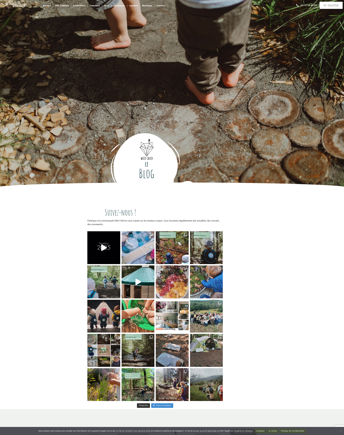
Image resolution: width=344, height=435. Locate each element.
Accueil (47, 6)
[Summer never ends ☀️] (138, 316)
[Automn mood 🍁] (206, 281)
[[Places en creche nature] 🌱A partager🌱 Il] (103, 350)
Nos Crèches (62, 6)
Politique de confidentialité (292, 431)
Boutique (147, 6)
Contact (161, 6)
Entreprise (119, 6)
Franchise (95, 6)
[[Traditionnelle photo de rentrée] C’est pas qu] (206, 316)
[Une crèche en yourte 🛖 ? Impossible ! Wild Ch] (138, 281)
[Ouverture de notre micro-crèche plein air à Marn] (206, 247)
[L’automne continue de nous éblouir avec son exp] (172, 281)
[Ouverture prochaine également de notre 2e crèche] (172, 247)
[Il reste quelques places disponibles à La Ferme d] (103, 281)
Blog (106, 6)
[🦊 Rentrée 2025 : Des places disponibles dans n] (172, 384)
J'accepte (260, 431)
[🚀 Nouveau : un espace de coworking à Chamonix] (172, 316)
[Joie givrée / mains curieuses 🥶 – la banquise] (138, 247)
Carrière (133, 6)
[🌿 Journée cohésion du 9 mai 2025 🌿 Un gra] (206, 384)
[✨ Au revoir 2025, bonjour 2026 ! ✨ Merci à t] (103, 247)
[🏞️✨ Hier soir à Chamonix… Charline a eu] (138, 384)
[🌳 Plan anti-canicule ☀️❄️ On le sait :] (172, 350)
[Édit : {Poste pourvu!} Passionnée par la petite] (138, 350)
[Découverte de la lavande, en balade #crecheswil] (103, 384)
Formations (79, 6)
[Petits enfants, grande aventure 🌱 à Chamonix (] (103, 316)
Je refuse (272, 431)
